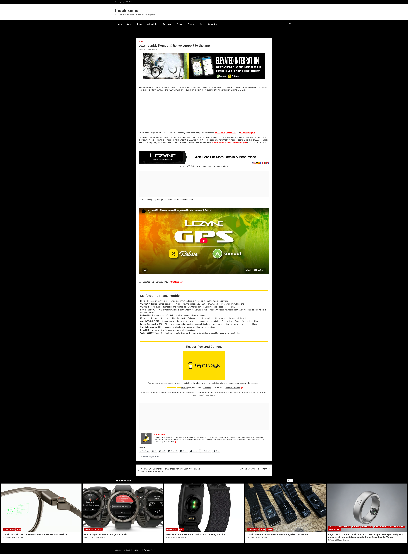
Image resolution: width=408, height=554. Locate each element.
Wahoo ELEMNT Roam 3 (151, 333)
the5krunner (127, 10)
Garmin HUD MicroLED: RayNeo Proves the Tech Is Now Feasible (35, 534)
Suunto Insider (334, 529)
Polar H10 (144, 330)
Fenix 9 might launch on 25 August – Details (106, 534)
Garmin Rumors (380, 526)
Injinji (142, 301)
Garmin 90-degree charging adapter (156, 304)
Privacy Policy (150, 550)
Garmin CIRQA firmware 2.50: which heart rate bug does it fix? (197, 534)
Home (119, 24)
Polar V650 (231, 133)
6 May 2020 (143, 49)
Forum (191, 24)
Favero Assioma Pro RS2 (151, 324)
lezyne (151, 457)
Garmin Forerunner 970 (151, 327)
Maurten (144, 318)
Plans (179, 24)
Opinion (269, 529)
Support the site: (173, 388)
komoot (145, 457)
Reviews (167, 24)
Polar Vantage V (247, 133)
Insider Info (152, 24)
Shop (129, 24)
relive (157, 457)
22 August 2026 (8, 537)
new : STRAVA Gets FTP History (253, 469)
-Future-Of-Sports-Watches (340, 526)
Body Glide (145, 315)
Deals (139, 24)
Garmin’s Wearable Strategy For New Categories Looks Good (277, 534)
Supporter (212, 24)
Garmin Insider (123, 480)
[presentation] (288, 480)
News (141, 42)
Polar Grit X (220, 133)
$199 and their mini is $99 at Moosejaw (229, 142)
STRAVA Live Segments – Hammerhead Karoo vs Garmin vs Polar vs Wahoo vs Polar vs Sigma (170, 470)
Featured (355, 526)
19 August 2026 (333, 540)
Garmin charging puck (150, 307)
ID (175, 442)
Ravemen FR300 (147, 310)
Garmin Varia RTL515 (149, 321)
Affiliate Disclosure (221, 392)
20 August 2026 (171, 537)
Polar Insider (399, 526)
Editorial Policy (205, 392)
